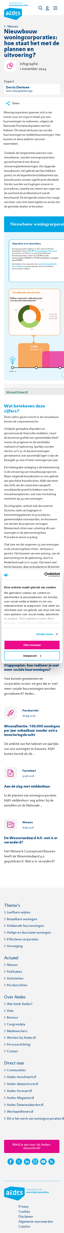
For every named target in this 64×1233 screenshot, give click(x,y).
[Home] (16, 11)
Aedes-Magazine (19, 1098)
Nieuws (12, 26)
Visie (10, 1011)
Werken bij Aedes (20, 1038)
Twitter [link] (19, 1161)
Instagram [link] (35, 1161)
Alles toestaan (32, 644)
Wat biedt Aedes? (20, 1004)
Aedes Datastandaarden (23, 1105)
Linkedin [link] (27, 1161)
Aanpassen (30, 655)
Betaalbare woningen (22, 919)
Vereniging (15, 946)
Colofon (24, 1226)
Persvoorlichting (18, 1044)
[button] (41, 8)
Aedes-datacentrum (21, 1084)
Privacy (23, 1206)
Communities (16, 1070)
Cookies (24, 1211)
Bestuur (12, 1017)
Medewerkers (17, 1031)
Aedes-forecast (18, 1091)
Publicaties (14, 971)
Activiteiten (15, 978)
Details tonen (44, 634)
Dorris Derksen (17, 87)
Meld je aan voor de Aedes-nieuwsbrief (31, 1146)
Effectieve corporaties (23, 939)
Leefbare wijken (18, 912)
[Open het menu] (54, 8)
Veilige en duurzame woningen (29, 932)
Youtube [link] (43, 1161)
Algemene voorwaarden (35, 1221)
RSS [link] (51, 1161)
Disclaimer (25, 1216)
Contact (12, 1051)
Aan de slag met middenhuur (27, 786)
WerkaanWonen (18, 1111)
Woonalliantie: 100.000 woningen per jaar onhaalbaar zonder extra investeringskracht (32, 731)
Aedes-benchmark (20, 1077)
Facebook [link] (10, 1161)
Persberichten (17, 985)
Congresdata (16, 1024)
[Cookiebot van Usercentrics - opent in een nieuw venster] (45, 574)
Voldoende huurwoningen (25, 926)
